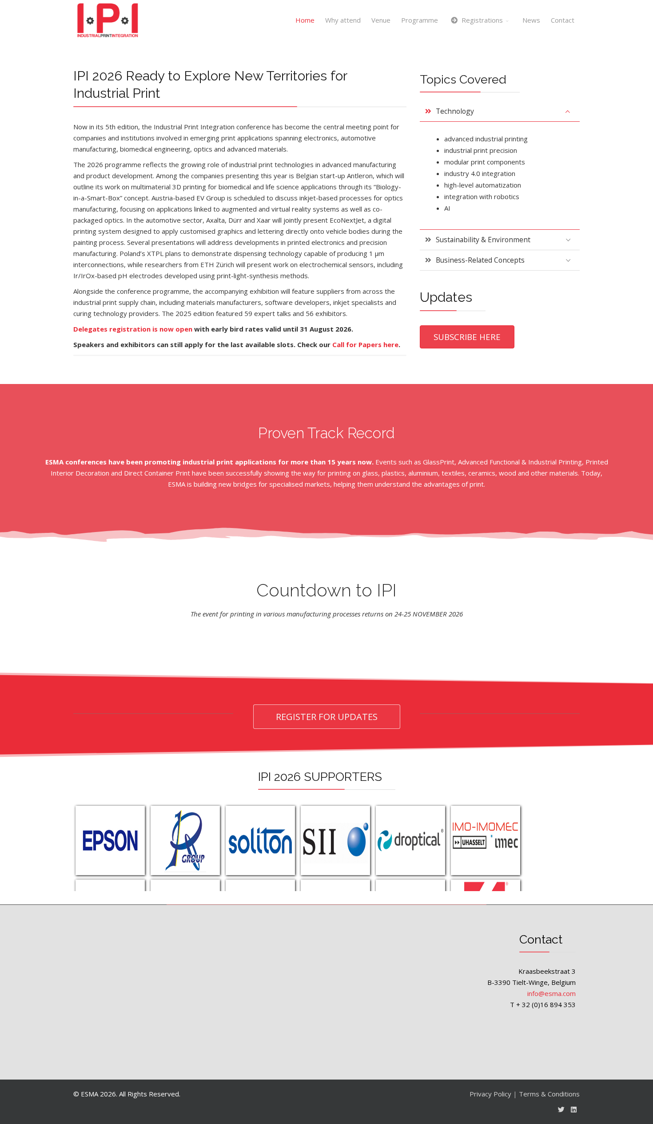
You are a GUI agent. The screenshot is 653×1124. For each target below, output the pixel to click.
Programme (419, 20)
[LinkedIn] (574, 1109)
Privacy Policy (490, 1093)
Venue (380, 20)
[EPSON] (110, 840)
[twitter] (561, 1109)
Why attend (343, 20)
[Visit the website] (185, 840)
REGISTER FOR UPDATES (327, 716)
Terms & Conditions (549, 1093)
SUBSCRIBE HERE (467, 336)
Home (305, 20)
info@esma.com (551, 993)
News (531, 20)
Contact (562, 20)
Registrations (481, 20)
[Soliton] (260, 840)
